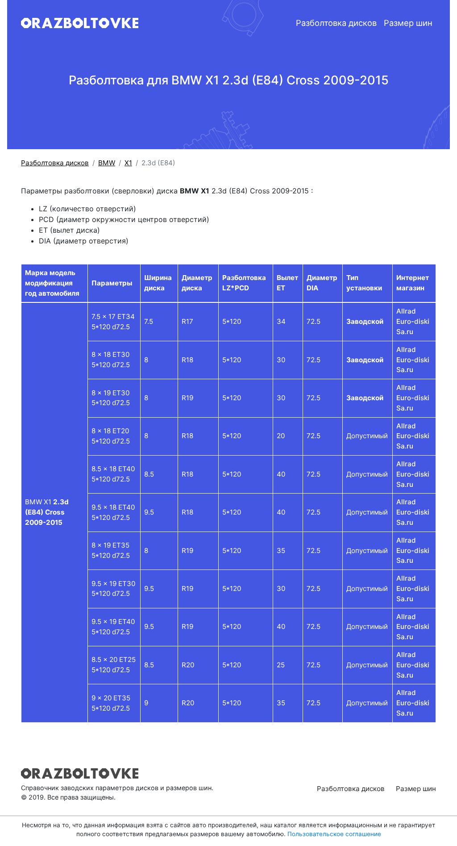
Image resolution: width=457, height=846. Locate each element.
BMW (106, 163)
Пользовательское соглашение (334, 834)
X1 (128, 163)
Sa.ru (404, 331)
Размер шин (408, 23)
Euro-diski (412, 321)
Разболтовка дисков (336, 23)
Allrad (406, 311)
